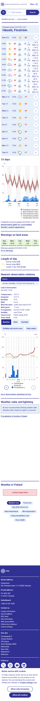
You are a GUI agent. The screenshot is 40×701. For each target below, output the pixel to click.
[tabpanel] (20, 361)
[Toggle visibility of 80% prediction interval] (30, 212)
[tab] (6, 322)
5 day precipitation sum (20, 516)
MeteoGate (5, 647)
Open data (4, 649)
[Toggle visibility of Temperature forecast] (30, 218)
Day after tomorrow (20, 507)
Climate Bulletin (6, 639)
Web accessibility (7, 622)
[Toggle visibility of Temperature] (17, 383)
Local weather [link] (22, 19)
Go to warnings (7, 251)
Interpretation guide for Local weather (16, 225)
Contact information (8, 611)
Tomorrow (27, 503)
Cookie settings (7, 627)
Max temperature (11, 511)
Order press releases (9, 624)
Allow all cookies (20, 695)
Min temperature (28, 511)
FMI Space (5, 641)
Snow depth (20, 520)
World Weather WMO (8, 644)
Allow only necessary (20, 689)
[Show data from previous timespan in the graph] (6, 387)
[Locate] (3, 12)
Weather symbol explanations (13, 227)
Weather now (14, 503)
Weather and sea (8, 19)
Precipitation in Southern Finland (14, 416)
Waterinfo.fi (5, 652)
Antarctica (4, 654)
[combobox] (18, 12)
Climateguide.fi (6, 636)
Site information (7, 619)
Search (33, 12)
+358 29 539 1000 (8, 604)
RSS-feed (4, 616)
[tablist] (20, 325)
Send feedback (6, 614)
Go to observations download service (16, 394)
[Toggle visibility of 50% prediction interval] (30, 214)
